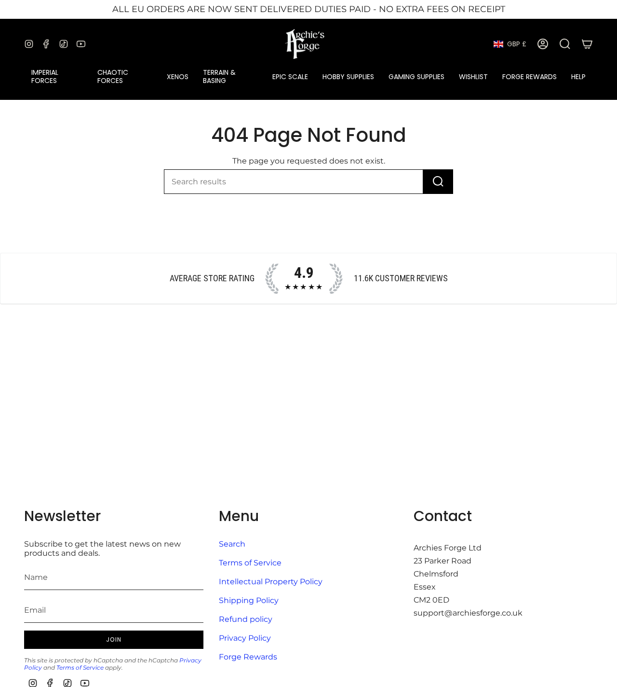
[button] (57, 76)
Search (232, 544)
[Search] (438, 181)
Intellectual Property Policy (270, 581)
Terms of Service (80, 667)
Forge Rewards (248, 656)
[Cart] (587, 44)
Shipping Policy (249, 600)
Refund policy (245, 619)
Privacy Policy (245, 638)
